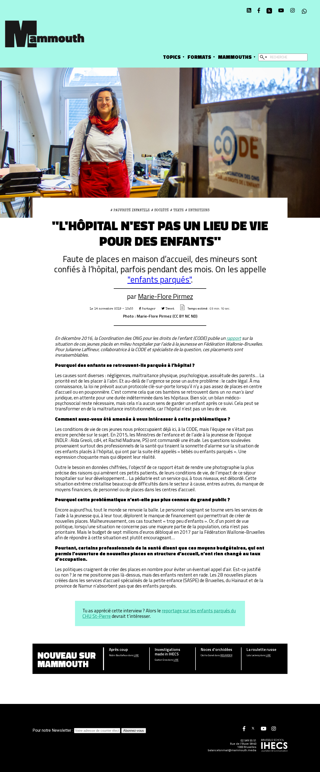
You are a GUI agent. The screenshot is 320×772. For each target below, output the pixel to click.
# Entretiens (197, 210)
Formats (199, 57)
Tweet (169, 309)
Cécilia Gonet (207, 655)
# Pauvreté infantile (130, 210)
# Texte (177, 210)
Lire (136, 655)
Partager (148, 309)
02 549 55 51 (248, 740)
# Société (160, 210)
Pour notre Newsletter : (53, 730)
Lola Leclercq (253, 655)
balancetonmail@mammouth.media (232, 750)
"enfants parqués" (159, 279)
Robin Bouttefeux (118, 655)
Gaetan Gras (161, 659)
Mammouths (235, 57)
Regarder (226, 655)
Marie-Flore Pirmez (165, 296)
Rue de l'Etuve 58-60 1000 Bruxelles (243, 745)
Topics (172, 57)
